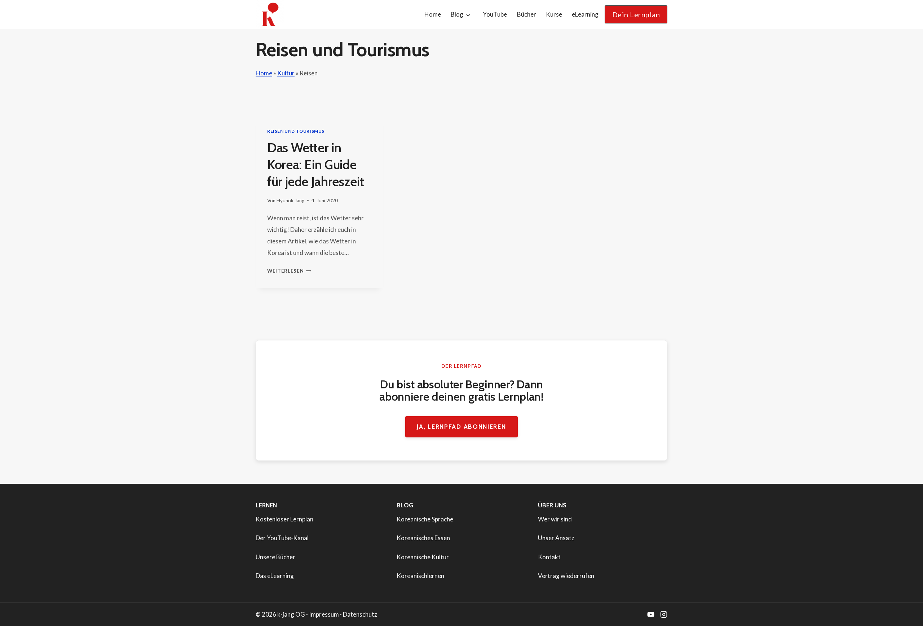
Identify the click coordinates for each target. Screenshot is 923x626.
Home (432, 14)
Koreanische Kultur (423, 557)
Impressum (324, 614)
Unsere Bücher (275, 557)
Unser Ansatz (556, 538)
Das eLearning (275, 575)
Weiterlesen (289, 271)
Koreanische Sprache (425, 519)
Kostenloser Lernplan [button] (284, 519)
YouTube (495, 14)
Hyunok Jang (290, 200)
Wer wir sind (555, 519)
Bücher (526, 14)
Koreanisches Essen (423, 538)
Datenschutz (360, 614)
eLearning (585, 14)
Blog (457, 14)
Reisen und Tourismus (295, 131)
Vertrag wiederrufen (566, 575)
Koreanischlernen (420, 575)
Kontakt (549, 557)
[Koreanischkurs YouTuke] (650, 614)
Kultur (286, 73)
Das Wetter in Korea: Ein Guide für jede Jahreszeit (315, 164)
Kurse (554, 14)
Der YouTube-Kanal (282, 538)
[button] (636, 14)
